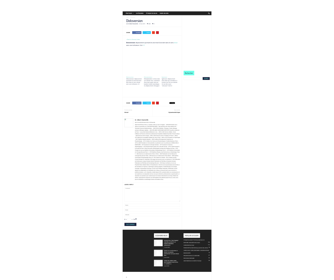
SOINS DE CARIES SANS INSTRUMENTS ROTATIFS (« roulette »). (171, 262)
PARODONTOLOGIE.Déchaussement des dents (196, 248)
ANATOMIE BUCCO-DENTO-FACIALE (192, 261)
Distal (126, 112)
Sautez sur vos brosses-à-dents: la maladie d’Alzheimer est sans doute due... (171, 253)
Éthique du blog (151, 13)
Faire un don (164, 13)
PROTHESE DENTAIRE (189, 258)
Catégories (140, 13)
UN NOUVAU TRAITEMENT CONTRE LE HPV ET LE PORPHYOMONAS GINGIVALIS (171, 243)
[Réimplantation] (153, 81)
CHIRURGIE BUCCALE (189, 245)
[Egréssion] (170, 81)
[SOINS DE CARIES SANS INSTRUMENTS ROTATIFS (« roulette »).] (158, 263)
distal (175, 43)
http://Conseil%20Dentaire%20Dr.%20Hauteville (145, 122)
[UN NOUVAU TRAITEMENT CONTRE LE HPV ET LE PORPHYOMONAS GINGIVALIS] (158, 243)
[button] (209, 13)
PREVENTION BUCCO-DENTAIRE (192, 255)
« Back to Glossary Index (133, 39)
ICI (144, 45)
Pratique (129, 13)
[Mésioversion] (135, 80)
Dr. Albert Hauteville (133, 23)
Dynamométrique (174, 112)
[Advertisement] (152, 61)
